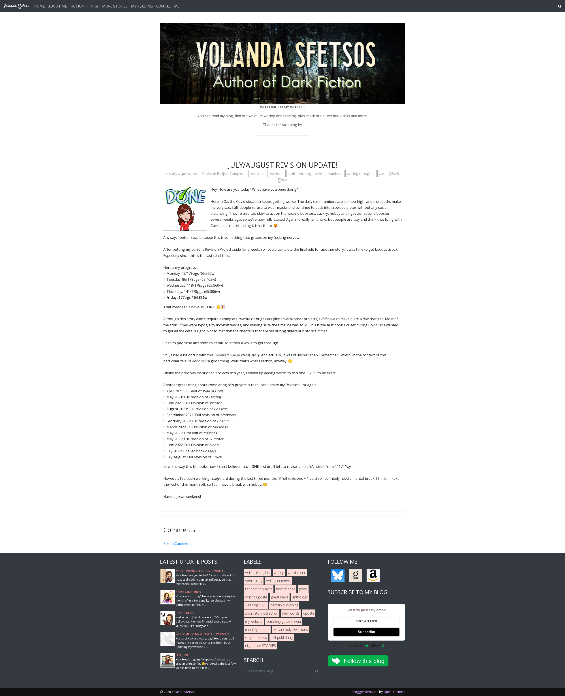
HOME (39, 6)
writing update (256, 597)
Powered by (356, 645)
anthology (300, 597)
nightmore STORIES (260, 645)
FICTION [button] (77, 6)
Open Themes (394, 692)
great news (279, 597)
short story (253, 580)
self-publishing (282, 637)
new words (290, 613)
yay (382, 173)
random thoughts (258, 589)
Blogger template (365, 692)
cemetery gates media (283, 621)
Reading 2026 (256, 605)
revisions (257, 173)
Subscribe (366, 632)
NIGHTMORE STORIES (109, 6)
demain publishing (284, 605)
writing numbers (329, 173)
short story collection (261, 613)
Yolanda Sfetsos (183, 692)
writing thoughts (361, 173)
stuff (292, 173)
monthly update (257, 629)
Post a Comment (177, 543)
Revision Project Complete (224, 173)
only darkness (256, 637)
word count (297, 572)
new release (285, 589)
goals (303, 589)
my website (254, 621)
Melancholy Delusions (290, 629)
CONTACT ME (167, 6)
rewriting (276, 173)
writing (305, 173)
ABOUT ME (57, 6)
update (308, 613)
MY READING (142, 6)
